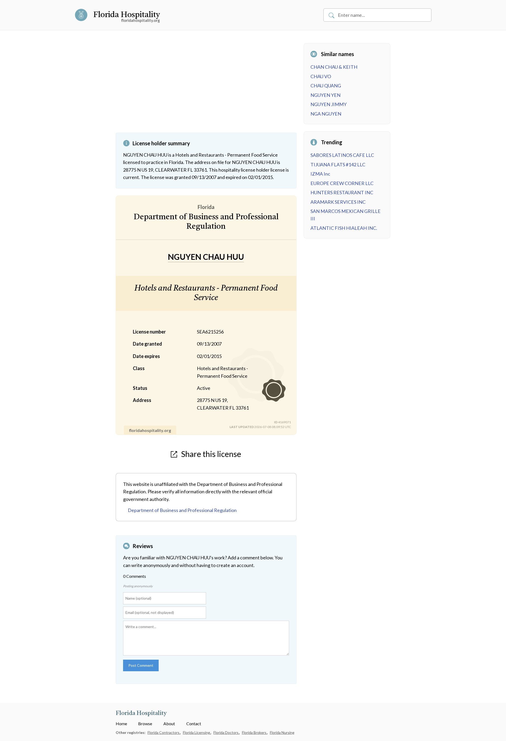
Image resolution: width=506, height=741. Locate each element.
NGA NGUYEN (325, 114)
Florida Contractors (164, 732)
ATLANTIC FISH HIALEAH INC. (343, 228)
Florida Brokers (254, 732)
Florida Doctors (226, 732)
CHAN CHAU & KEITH (333, 67)
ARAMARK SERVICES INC (338, 202)
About (169, 723)
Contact (193, 723)
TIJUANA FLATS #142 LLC (337, 164)
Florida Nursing (282, 732)
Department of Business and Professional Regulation (182, 510)
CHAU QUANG (325, 85)
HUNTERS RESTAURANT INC (341, 192)
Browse (145, 723)
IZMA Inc (320, 174)
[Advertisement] (206, 88)
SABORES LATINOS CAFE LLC (342, 155)
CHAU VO (320, 76)
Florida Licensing (197, 732)
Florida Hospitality (126, 15)
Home (121, 723)
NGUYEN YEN (325, 95)
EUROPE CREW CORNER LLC (341, 183)
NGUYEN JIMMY (328, 104)
